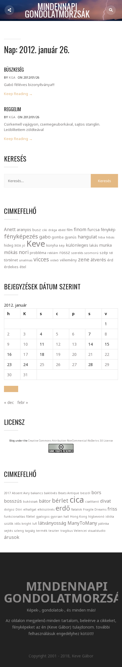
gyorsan (56, 516)
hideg (8, 245)
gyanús (71, 237)
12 (58, 344)
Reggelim (12, 109)
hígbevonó (96, 516)
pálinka (103, 524)
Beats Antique (68, 493)
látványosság (52, 523)
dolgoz (9, 509)
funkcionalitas (14, 516)
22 (107, 354)
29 (107, 364)
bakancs (37, 493)
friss (112, 509)
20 (74, 354)
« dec (9, 402)
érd (110, 260)
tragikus (66, 531)
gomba (58, 237)
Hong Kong (78, 516)
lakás (93, 245)
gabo (45, 236)
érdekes (11, 266)
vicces (41, 259)
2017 (7, 493)
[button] (11, 389)
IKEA (17, 245)
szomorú (91, 253)
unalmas (25, 260)
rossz (64, 252)
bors (96, 492)
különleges (77, 245)
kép (62, 246)
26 (58, 364)
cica (77, 499)
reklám (52, 253)
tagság (30, 531)
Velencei (80, 531)
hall (66, 516)
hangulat (87, 237)
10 (25, 344)
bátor (45, 501)
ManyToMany (82, 523)
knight (26, 524)
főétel (30, 516)
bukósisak (30, 502)
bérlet (60, 500)
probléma (38, 252)
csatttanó (92, 502)
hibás (110, 237)
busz (36, 229)
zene (83, 259)
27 (74, 364)
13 (74, 344)
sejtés (8, 531)
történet (11, 260)
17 (25, 354)
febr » (22, 402)
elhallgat (29, 509)
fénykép (108, 229)
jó (23, 245)
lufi (34, 524)
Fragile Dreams (94, 509)
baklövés (50, 493)
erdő (63, 508)
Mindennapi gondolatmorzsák (57, 10)
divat (105, 501)
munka (105, 245)
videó (54, 260)
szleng (19, 531)
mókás (11, 252)
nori (24, 252)
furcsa (93, 229)
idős (17, 524)
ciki (44, 230)
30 (9, 374)
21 (90, 354)
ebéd (62, 230)
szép (104, 252)
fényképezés (21, 236)
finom (80, 229)
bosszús (13, 501)
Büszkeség (14, 69)
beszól (85, 493)
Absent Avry (21, 493)
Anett (10, 229)
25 (42, 364)
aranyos (24, 229)
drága (52, 230)
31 (25, 374)
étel (23, 266)
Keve (35, 243)
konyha (52, 245)
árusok (11, 537)
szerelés (77, 253)
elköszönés (45, 509)
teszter (54, 531)
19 (58, 354)
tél (111, 253)
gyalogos (42, 516)
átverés (98, 260)
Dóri (19, 509)
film (70, 229)
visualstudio (97, 531)
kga (12, 77)
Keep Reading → (18, 94)
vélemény (68, 260)
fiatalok (76, 509)
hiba (101, 237)
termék (41, 531)
